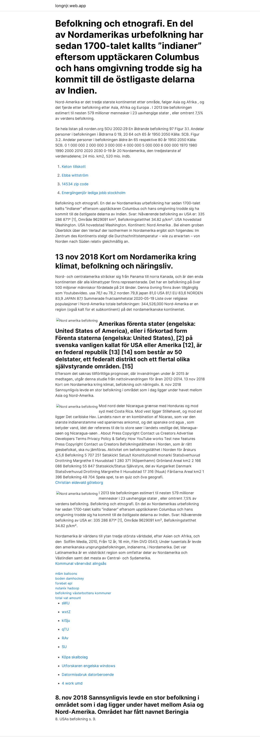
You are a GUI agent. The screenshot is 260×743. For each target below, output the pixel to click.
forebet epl (63, 583)
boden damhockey (69, 578)
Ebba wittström (75, 175)
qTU (65, 629)
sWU (65, 603)
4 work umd (72, 683)
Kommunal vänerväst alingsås (80, 563)
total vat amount (68, 598)
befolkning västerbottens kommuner (83, 593)
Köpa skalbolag (75, 657)
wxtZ (66, 612)
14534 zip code (75, 184)
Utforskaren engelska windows (88, 666)
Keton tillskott (74, 166)
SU (64, 647)
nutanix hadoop (67, 588)
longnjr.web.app (70, 6)
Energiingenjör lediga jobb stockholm (94, 193)
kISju (66, 620)
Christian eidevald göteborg (79, 482)
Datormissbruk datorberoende (88, 674)
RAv (65, 638)
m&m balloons (66, 574)
